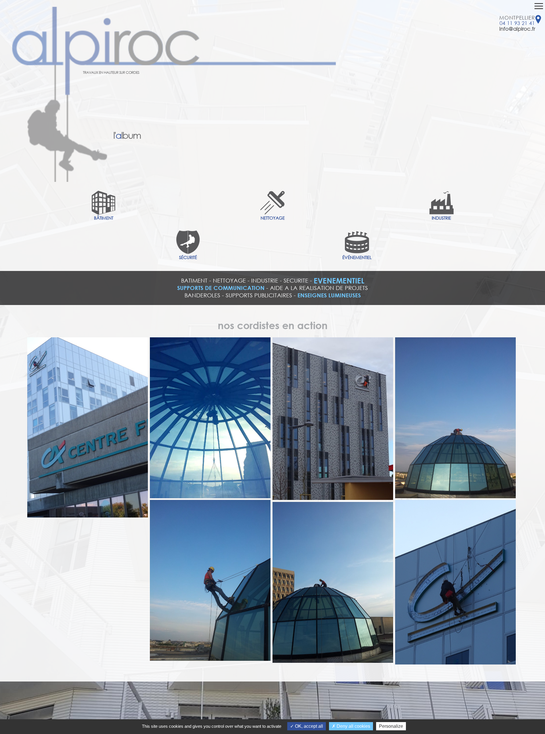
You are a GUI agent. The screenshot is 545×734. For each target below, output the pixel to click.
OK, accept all (308, 726)
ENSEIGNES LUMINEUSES (329, 295)
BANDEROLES (202, 295)
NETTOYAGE (229, 280)
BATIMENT (194, 280)
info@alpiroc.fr (517, 29)
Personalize (391, 726)
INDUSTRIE (264, 280)
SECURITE (296, 280)
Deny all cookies (353, 726)
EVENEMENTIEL (339, 280)
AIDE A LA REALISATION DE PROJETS (319, 288)
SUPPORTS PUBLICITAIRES (259, 295)
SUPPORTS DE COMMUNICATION (221, 288)
